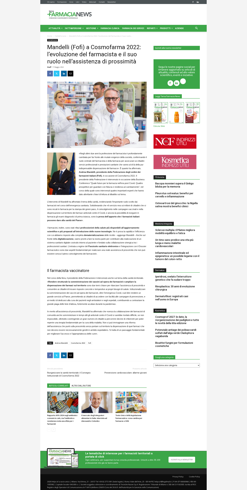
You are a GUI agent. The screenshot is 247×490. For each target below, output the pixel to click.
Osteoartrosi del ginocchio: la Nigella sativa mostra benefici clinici (176, 205)
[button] (196, 28)
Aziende (179, 28)
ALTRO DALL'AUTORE (81, 386)
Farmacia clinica (110, 28)
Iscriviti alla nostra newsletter (168, 48)
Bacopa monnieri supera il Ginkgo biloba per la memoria (174, 185)
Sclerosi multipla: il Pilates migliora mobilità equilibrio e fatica (175, 232)
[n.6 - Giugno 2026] (176, 113)
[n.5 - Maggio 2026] (192, 113)
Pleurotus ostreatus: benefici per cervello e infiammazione (174, 195)
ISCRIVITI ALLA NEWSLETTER (182, 459)
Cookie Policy (194, 476)
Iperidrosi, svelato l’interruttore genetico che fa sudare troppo (173, 278)
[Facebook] (193, 2)
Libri (77, 2)
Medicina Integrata (163, 224)
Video (84, 2)
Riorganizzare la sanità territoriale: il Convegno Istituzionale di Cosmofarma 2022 (69, 374)
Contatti (102, 2)
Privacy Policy (178, 476)
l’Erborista (159, 177)
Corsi (71, 2)
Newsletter (111, 2)
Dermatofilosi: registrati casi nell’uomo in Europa (171, 298)
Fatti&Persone (73, 28)
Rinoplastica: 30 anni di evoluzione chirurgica (175, 288)
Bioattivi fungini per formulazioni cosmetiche (174, 344)
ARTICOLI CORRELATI (58, 386)
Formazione (62, 2)
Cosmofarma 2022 (78, 343)
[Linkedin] (198, 2)
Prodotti (165, 28)
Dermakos (160, 270)
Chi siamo (51, 2)
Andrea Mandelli (61, 343)
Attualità (54, 28)
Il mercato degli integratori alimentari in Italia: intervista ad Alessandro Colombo (94, 418)
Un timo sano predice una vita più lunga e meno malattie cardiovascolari (174, 243)
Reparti (151, 28)
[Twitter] (183, 81)
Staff (49, 67)
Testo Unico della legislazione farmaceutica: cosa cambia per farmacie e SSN (128, 418)
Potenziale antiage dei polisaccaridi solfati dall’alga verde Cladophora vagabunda (175, 333)
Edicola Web (159, 126)
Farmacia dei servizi (133, 28)
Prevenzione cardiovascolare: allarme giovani (125, 372)
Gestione (91, 28)
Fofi (89, 343)
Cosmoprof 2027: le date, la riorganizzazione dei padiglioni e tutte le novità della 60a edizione (177, 320)
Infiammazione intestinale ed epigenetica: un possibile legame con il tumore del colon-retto (177, 256)
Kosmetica (160, 310)
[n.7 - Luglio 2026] (161, 113)
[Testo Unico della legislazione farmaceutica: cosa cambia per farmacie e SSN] (131, 402)
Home (49, 36)
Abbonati (92, 2)
